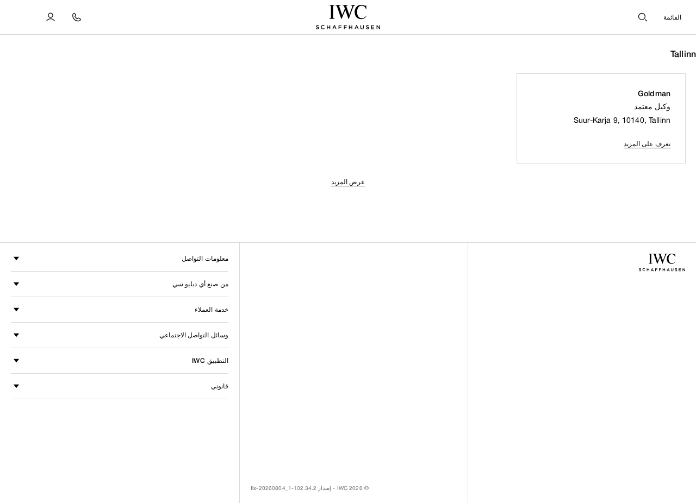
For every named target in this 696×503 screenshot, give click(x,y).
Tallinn (683, 54)
